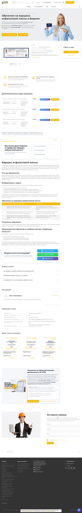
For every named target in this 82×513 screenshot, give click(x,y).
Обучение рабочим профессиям (24, 463)
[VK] (66, 468)
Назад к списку (9, 451)
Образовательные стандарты (7, 493)
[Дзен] (74, 468)
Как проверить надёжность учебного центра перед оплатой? (19, 271)
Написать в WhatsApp (48, 254)
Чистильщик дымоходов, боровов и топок (9, 352)
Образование (4, 469)
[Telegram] (69, 468)
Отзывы (3, 497)
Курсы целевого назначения (23, 465)
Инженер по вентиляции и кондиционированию (48, 352)
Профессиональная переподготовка (24, 468)
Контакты (53, 6)
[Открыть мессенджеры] (79, 510)
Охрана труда (20, 471)
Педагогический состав (6, 472)
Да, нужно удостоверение (40, 146)
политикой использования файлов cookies (48, 511)
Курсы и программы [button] (38, 6)
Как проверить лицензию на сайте (48, 401)
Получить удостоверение (9, 34)
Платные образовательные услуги (8, 479)
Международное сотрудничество (8, 488)
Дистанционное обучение (7, 494)
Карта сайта (4, 503)
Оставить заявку (70, 51)
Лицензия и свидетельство (7, 496)
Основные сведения (5, 463)
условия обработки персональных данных (28, 511)
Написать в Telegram (48, 250)
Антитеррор (20, 470)
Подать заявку (70, 2)
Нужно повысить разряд (39, 154)
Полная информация (35, 57)
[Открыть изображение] (11, 64)
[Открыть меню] (2, 6)
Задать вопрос (22, 34)
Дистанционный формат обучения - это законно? (16, 275)
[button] (60, 298)
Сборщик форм (26, 351)
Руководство (4, 471)
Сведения (4, 461)
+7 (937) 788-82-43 (47, 2)
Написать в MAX (45, 99)
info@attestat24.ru (70, 463)
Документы (4, 468)
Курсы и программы (22, 461)
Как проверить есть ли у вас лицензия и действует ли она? (18, 280)
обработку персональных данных (61, 440)
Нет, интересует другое (39, 150)
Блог (47, 6)
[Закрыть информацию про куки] (60, 510)
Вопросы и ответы (5, 499)
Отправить (50, 442)
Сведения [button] (29, 6)
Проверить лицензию (33, 401)
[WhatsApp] (71, 468)
